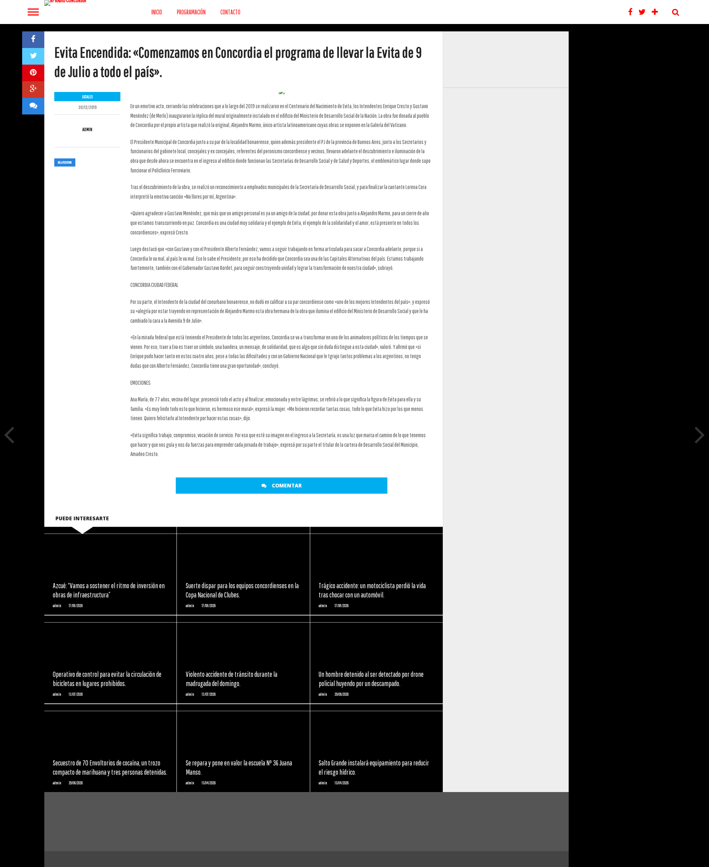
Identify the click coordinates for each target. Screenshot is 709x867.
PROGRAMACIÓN (191, 12)
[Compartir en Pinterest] (33, 73)
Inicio (156, 12)
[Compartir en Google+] (33, 89)
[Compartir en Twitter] (33, 56)
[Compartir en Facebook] (33, 39)
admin (87, 129)
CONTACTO (230, 12)
